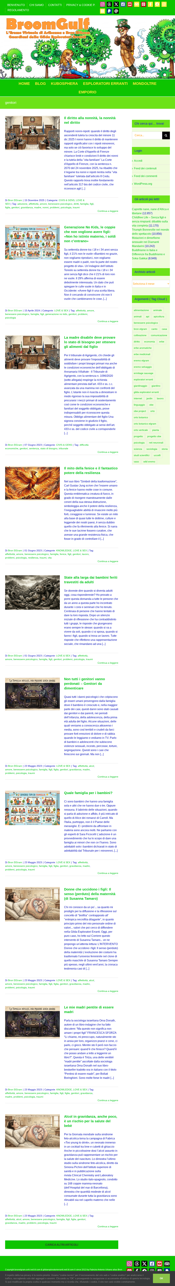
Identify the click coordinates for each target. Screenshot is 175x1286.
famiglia (84, 203)
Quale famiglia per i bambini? (88, 793)
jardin (149, 398)
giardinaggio (140, 385)
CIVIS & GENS (67, 200)
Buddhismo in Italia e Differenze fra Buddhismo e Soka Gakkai (148, 254)
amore (43, 203)
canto (154, 329)
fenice (63, 554)
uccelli (157, 455)
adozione (22, 203)
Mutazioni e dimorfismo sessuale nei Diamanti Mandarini (146, 242)
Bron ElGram (15, 200)
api (147, 316)
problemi (54, 207)
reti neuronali (156, 442)
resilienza (33, 557)
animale (157, 310)
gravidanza (27, 207)
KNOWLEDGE (64, 550)
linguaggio (139, 404)
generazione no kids (56, 314)
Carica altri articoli (61, 1244)
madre (37, 207)
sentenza (34, 448)
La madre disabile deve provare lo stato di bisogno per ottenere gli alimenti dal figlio (90, 342)
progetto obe (154, 436)
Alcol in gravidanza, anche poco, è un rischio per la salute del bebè (90, 1121)
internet (138, 398)
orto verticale (141, 430)
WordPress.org (143, 183)
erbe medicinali (142, 354)
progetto (138, 436)
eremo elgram (141, 360)
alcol (91, 766)
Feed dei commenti (145, 176)
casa (164, 329)
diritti (76, 203)
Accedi (138, 160)
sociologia (151, 449)
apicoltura (159, 316)
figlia (7, 207)
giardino (156, 385)
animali (138, 316)
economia (149, 341)
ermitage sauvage (143, 373)
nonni (46, 207)
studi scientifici (141, 455)
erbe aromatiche (143, 348)
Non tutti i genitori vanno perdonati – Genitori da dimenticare (84, 683)
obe (151, 404)
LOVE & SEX (61, 310)
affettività (33, 203)
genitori (15, 207)
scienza (138, 449)
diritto (137, 341)
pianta (155, 430)
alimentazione (141, 310)
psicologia (66, 207)
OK (161, 1278)
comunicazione (159, 335)
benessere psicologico (60, 203)
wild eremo (149, 461)
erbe (161, 341)
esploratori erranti (143, 379)
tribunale (63, 448)
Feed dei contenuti (145, 168)
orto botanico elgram (145, 423)
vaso (136, 461)
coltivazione (140, 335)
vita (50, 557)
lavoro (85, 554)
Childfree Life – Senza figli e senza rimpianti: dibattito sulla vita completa (150, 221)
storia (165, 449)
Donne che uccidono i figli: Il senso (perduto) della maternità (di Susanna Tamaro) (89, 893)
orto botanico (141, 417)
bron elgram (140, 329)
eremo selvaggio (143, 366)
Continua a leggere (108, 211)
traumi (76, 207)
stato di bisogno (48, 448)
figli (91, 203)
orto (152, 411)
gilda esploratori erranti (146, 392)
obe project (140, 411)
